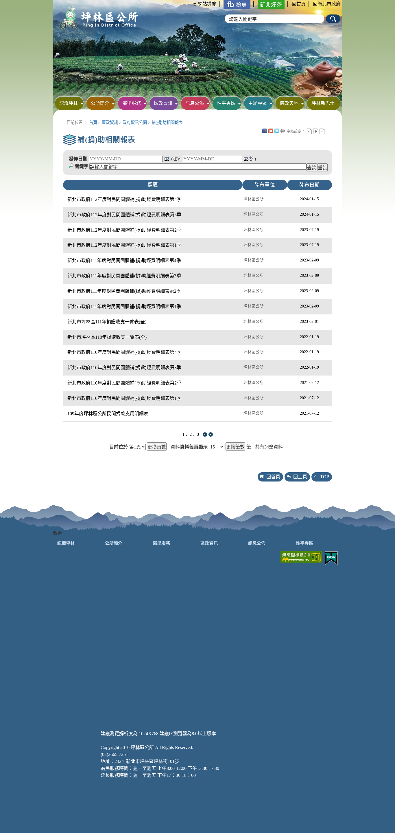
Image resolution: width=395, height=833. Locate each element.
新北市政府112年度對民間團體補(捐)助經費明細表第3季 (124, 214)
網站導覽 (207, 3)
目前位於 (118, 447)
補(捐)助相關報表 (167, 122)
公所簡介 (100, 103)
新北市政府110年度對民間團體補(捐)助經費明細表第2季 (124, 382)
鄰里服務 (131, 103)
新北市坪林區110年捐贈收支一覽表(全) (107, 337)
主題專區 (257, 103)
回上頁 (300, 476)
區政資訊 (163, 103)
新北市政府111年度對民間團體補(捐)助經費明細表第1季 (124, 306)
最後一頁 (210, 434)
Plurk (270, 131)
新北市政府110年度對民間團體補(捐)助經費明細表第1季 (124, 398)
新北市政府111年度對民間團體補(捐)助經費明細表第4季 (124, 260)
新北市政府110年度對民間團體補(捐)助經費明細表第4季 (124, 352)
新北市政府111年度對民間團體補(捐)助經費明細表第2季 (124, 291)
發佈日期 (78, 158)
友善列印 (282, 131)
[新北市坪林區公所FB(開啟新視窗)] (237, 3)
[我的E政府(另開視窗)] (331, 557)
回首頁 (299, 3)
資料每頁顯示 (194, 447)
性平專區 (226, 103)
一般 (315, 131)
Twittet (276, 131)
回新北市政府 (327, 3)
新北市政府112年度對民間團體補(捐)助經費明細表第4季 (124, 199)
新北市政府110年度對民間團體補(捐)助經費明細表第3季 (124, 367)
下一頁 (205, 434)
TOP (324, 476)
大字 (322, 131)
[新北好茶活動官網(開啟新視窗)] (271, 3)
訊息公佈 (194, 103)
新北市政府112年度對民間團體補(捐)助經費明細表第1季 (124, 245)
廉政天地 (289, 103)
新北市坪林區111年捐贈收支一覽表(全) (106, 321)
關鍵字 (81, 166)
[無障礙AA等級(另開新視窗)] (301, 556)
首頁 (93, 122)
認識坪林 (68, 103)
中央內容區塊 (328, 131)
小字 (309, 131)
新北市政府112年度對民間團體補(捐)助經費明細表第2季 (124, 230)
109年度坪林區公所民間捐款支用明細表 (107, 413)
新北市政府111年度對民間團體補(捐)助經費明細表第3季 (124, 275)
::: (194, 3)
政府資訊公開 (135, 122)
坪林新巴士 (323, 103)
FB (264, 131)
